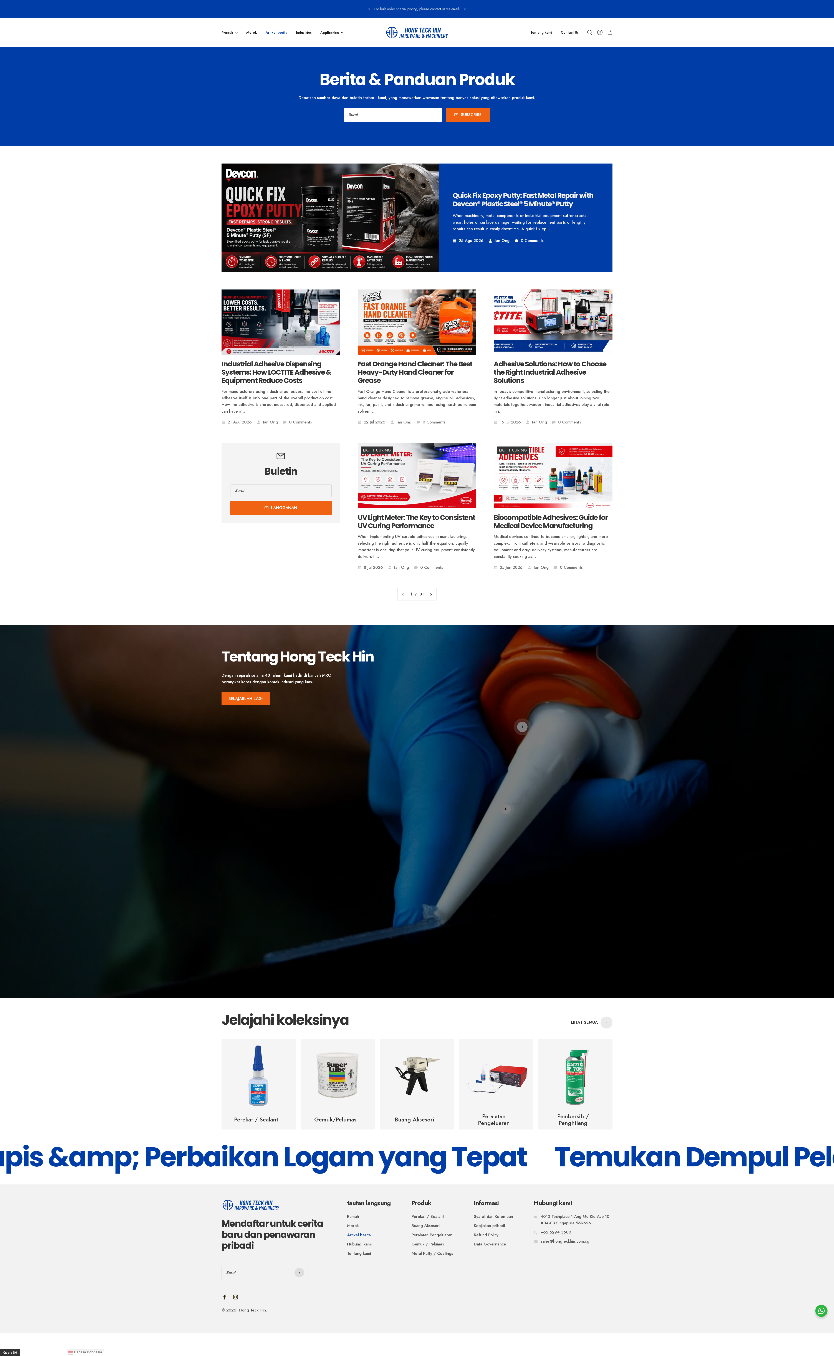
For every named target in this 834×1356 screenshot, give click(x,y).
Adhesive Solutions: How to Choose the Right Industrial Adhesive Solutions (550, 372)
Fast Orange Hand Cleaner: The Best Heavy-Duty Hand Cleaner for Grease (415, 372)
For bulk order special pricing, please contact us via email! (417, 9)
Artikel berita (276, 32)
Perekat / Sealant (428, 1216)
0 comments (532, 240)
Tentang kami (541, 32)
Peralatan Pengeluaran (432, 1235)
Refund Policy (486, 1235)
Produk (227, 32)
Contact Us (570, 32)
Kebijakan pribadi (489, 1226)
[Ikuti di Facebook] (224, 1297)
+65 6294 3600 (556, 1232)
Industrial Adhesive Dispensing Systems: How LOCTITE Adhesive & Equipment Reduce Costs (276, 372)
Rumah (353, 1216)
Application (329, 32)
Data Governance (490, 1244)
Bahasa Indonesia (87, 1352)
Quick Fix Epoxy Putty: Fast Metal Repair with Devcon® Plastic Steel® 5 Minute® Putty (523, 199)
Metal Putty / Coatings (432, 1253)
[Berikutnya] (465, 9)
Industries (304, 32)
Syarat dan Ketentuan (493, 1216)
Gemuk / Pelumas (428, 1244)
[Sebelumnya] (369, 9)
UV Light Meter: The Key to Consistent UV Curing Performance (416, 521)
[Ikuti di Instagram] (235, 1297)
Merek (251, 32)
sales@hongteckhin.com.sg (565, 1241)
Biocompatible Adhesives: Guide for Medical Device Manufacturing (551, 521)
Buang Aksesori (426, 1226)
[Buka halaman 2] (430, 594)
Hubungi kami (359, 1244)
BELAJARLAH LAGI (245, 698)
